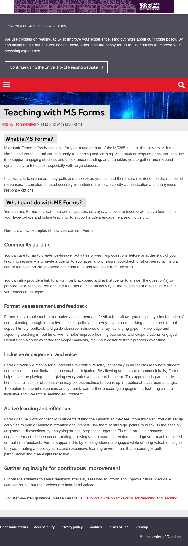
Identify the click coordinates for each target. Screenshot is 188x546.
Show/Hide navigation (6, 84)
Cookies (95, 527)
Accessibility (44, 527)
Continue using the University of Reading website (54, 67)
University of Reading (162, 537)
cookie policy (165, 39)
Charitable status (14, 527)
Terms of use (118, 527)
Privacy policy (72, 527)
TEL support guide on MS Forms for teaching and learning (128, 498)
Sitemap (141, 527)
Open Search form (181, 85)
